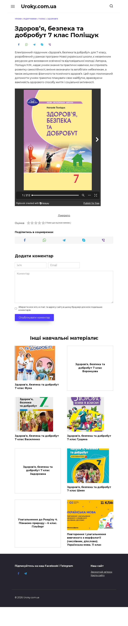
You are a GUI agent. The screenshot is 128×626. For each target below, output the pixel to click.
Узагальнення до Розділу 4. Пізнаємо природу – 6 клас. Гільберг (38, 523)
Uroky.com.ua (38, 6)
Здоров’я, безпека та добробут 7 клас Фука (37, 386)
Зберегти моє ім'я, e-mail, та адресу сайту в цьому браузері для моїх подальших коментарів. (60, 308)
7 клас (42, 19)
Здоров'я (52, 19)
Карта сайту (98, 575)
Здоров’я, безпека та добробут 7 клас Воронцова (90, 368)
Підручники (30, 19)
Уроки (18, 19)
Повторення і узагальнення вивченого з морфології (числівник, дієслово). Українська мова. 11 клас (86, 539)
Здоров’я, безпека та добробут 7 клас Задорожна (38, 470)
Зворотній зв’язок (101, 572)
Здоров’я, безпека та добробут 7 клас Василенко (37, 437)
